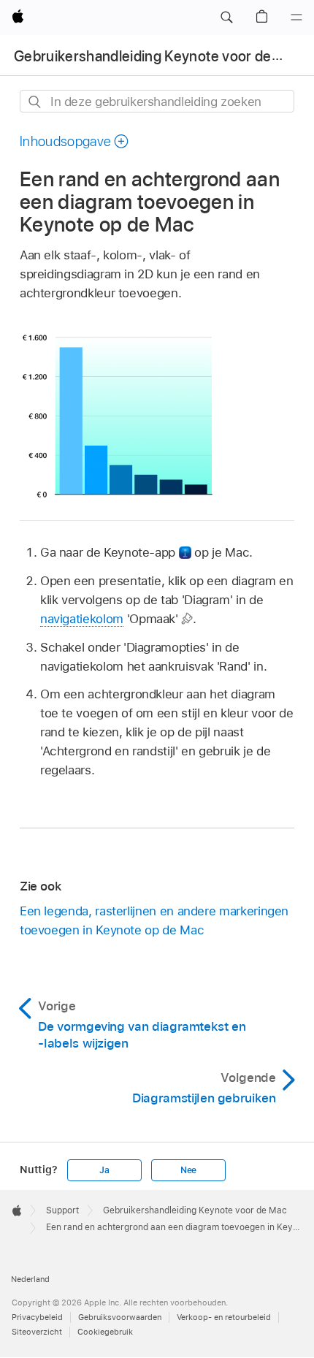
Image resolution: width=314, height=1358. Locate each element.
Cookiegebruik (105, 1332)
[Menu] (296, 17)
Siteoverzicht (37, 1332)
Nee (188, 1170)
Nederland (30, 1279)
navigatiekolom (81, 618)
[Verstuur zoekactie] (35, 102)
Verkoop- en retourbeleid (224, 1317)
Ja (104, 1170)
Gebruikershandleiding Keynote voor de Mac (158, 56)
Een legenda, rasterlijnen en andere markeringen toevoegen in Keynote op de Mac (154, 920)
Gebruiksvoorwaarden (119, 1317)
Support (62, 1210)
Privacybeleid (37, 1317)
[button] (226, 17)
